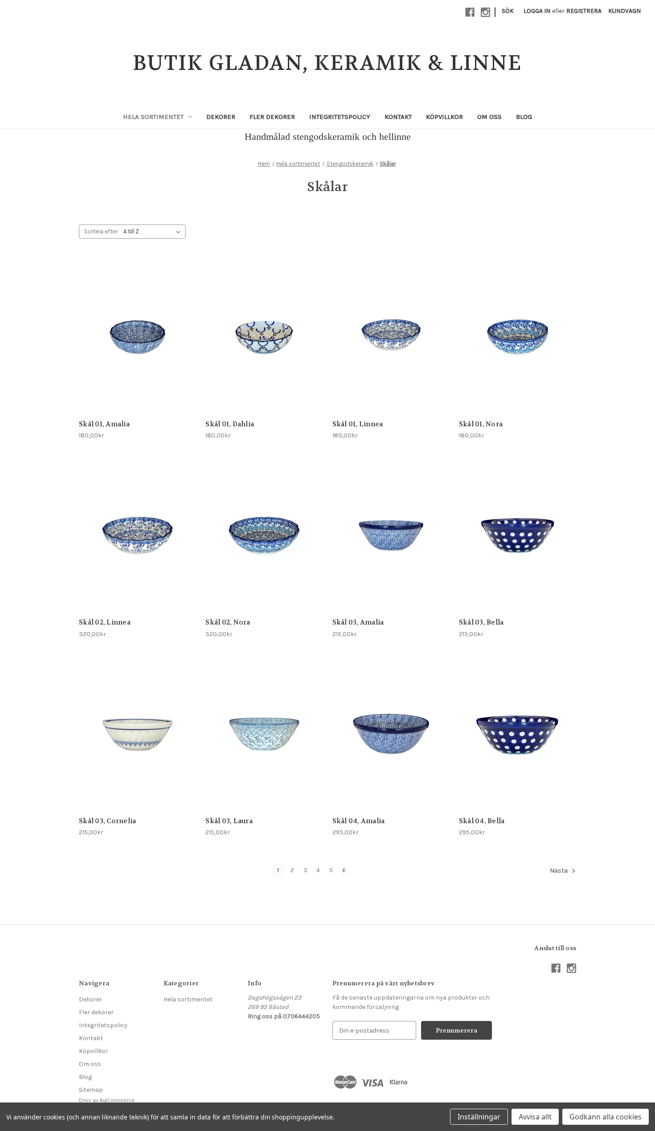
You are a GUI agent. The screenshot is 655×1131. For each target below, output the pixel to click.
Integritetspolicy (339, 117)
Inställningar (479, 1117)
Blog (524, 117)
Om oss (489, 117)
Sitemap (91, 1090)
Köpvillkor (444, 117)
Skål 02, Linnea (105, 622)
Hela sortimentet (153, 117)
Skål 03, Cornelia (107, 821)
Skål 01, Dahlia (229, 424)
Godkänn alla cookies (605, 1117)
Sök (508, 11)
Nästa (559, 870)
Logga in (537, 11)
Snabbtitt (121, 329)
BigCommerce (117, 1100)
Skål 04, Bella (482, 821)
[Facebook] (470, 12)
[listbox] (153, 231)
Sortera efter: (101, 231)
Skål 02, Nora (227, 622)
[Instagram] (485, 12)
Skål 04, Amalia (358, 821)
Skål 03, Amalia (358, 622)
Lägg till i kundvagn (137, 345)
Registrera (584, 11)
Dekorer (220, 117)
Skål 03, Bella (481, 622)
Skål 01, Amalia (104, 424)
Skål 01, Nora (481, 424)
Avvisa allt (535, 1117)
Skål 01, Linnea (357, 424)
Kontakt (398, 117)
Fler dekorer (272, 117)
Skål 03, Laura (229, 821)
